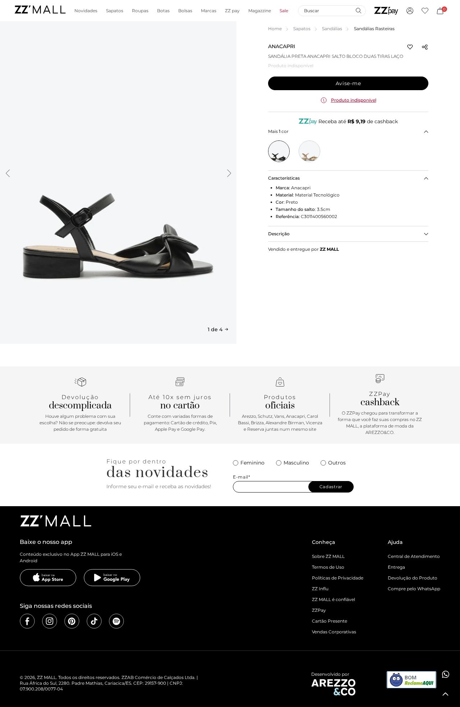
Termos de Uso (328, 567)
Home (275, 28)
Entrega (396, 567)
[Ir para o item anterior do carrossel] (7, 173)
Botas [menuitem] (163, 10)
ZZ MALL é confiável (333, 599)
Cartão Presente (329, 621)
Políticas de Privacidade (337, 578)
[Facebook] (27, 621)
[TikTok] (94, 621)
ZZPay (319, 610)
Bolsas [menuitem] (185, 10)
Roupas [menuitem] (140, 10)
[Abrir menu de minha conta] (409, 10)
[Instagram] (49, 621)
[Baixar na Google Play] (112, 577)
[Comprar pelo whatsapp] (445, 674)
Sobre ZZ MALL (328, 556)
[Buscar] (358, 10)
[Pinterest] (71, 621)
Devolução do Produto (412, 578)
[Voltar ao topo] (445, 694)
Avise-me (348, 83)
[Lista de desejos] (425, 10)
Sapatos (301, 28)
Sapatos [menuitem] (114, 10)
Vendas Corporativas (334, 631)
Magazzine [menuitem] (259, 10)
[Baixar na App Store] (48, 577)
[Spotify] (116, 621)
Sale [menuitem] (284, 10)
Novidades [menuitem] (85, 10)
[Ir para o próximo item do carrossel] (228, 173)
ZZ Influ (320, 588)
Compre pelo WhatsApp (414, 588)
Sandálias (332, 28)
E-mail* (241, 477)
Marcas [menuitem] (208, 10)
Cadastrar (330, 486)
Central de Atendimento (414, 556)
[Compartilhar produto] (424, 47)
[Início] (39, 10)
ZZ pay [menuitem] (232, 10)
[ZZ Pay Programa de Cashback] (386, 11)
